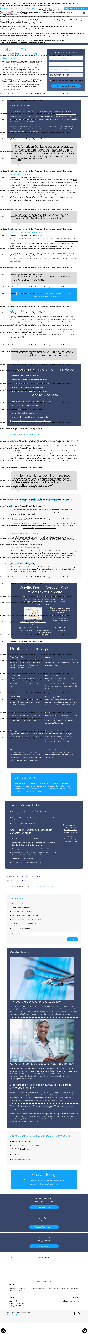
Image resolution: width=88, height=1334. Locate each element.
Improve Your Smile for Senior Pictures (25, 915)
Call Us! (78, 8)
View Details (28, 859)
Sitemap (17, 1314)
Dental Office (16, 1154)
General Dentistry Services (21, 904)
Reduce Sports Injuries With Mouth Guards (26, 919)
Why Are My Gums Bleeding (21, 1149)
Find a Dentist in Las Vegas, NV (22, 928)
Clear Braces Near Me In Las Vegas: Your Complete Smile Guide (41, 1108)
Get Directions (44, 1207)
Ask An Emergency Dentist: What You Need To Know (42, 1063)
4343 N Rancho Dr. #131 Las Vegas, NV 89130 (19, 9)
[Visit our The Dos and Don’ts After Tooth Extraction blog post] (42, 999)
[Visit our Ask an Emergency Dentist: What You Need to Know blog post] (42, 1061)
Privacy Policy (10, 1314)
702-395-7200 (51, 788)
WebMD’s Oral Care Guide (27, 823)
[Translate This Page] (84, 1330)
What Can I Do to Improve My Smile (24, 923)
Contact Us (44, 1246)
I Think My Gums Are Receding (22, 911)
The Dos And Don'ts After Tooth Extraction (35, 1001)
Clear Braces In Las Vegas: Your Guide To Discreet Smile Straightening (40, 1086)
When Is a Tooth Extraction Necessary (29, 876)
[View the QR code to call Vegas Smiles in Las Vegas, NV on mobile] (44, 1180)
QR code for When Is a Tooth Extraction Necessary (24, 881)
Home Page (51, 817)
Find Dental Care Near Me (21, 1159)
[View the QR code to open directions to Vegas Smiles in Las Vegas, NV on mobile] (70, 832)
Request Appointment (44, 1227)
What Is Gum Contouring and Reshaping (26, 1145)
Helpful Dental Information (21, 908)
